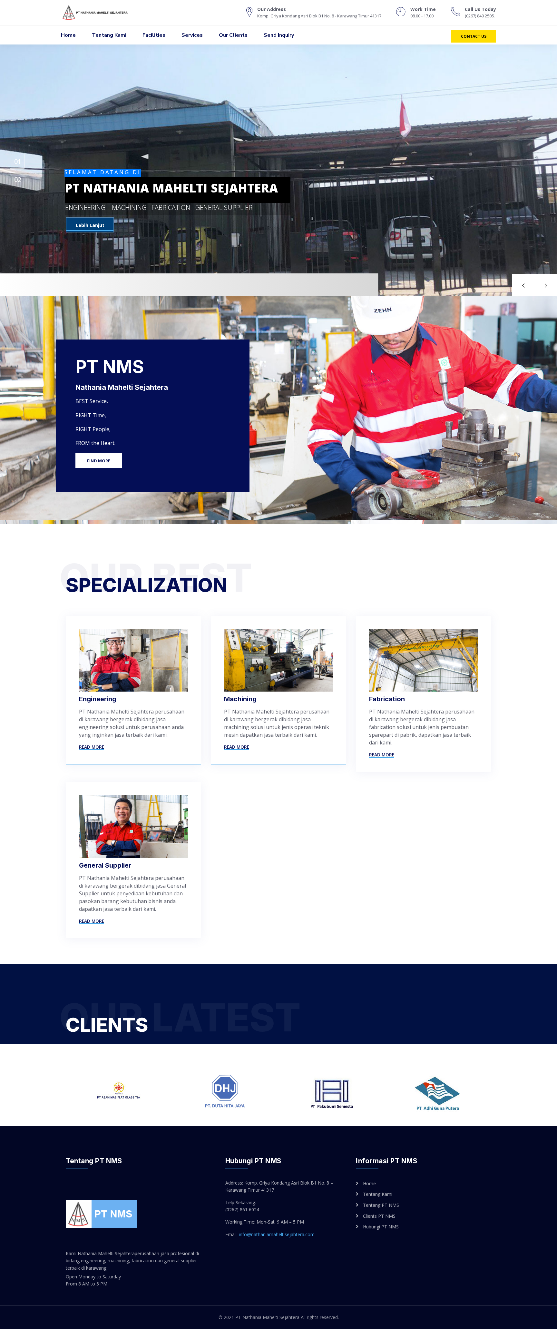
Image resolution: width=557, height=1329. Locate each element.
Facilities (153, 35)
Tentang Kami (109, 35)
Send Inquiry (279, 35)
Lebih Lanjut (90, 225)
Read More (91, 747)
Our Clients (233, 35)
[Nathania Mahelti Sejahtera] (101, 13)
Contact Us (473, 36)
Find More (98, 461)
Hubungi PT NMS (381, 1227)
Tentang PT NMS (381, 1205)
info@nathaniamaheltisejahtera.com (277, 1234)
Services (192, 35)
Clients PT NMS (379, 1216)
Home (68, 35)
